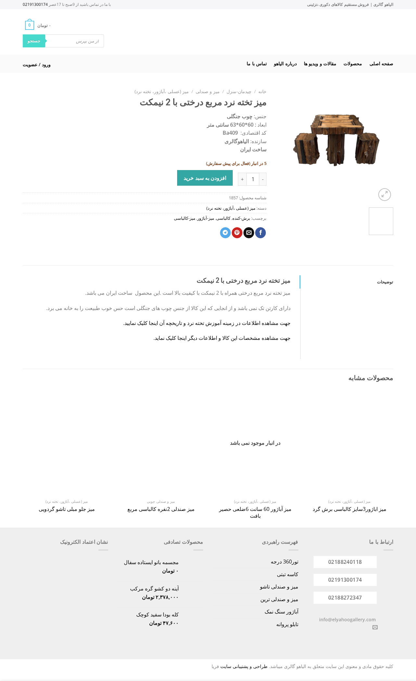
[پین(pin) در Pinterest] (237, 232)
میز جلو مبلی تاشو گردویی (67, 509)
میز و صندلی (208, 91)
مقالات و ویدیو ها (320, 63)
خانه (262, 91)
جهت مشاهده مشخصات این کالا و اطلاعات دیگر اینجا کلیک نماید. (222, 337)
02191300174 (35, 4)
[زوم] (384, 194)
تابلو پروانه (287, 624)
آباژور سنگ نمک (281, 611)
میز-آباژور (205, 218)
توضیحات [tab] (385, 282)
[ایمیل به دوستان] (248, 232)
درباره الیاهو (285, 63)
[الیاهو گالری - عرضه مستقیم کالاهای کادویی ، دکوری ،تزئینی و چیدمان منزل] (216, 32)
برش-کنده (241, 218)
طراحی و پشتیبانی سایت (243, 666)
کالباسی (223, 218)
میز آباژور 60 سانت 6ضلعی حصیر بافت (255, 512)
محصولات (353, 63)
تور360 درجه (284, 561)
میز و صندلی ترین (279, 599)
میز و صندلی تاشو (279, 586)
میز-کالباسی (184, 218)
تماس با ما (257, 63)
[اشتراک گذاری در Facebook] (260, 232)
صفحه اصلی (381, 63)
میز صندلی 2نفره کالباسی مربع (161, 509)
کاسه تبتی (287, 574)
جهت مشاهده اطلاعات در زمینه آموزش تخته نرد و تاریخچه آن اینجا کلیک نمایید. (207, 323)
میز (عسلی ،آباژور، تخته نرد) (162, 91)
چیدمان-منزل (239, 91)
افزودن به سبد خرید (205, 177)
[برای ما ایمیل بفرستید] (375, 627)
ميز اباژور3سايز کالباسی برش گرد (349, 509)
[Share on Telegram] (225, 232)
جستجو (34, 40)
